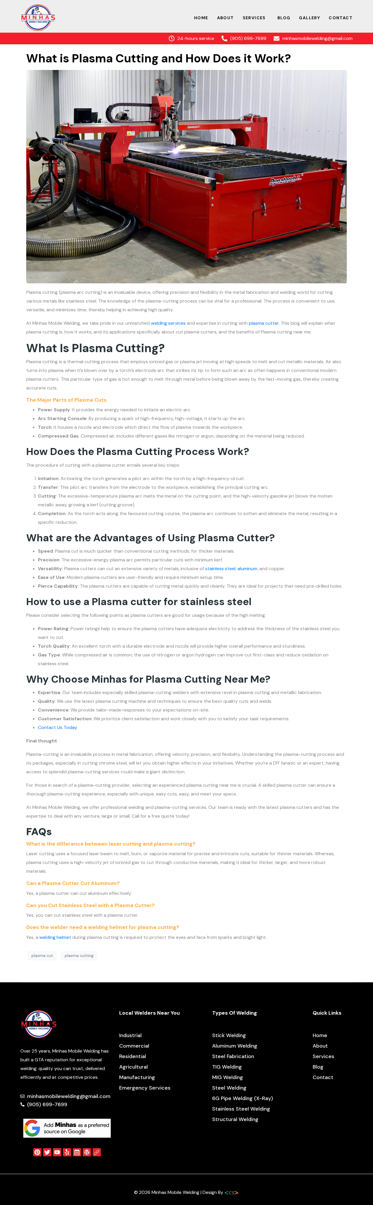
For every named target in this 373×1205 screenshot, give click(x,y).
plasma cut (42, 955)
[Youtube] (57, 1152)
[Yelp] (67, 1152)
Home (201, 17)
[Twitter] (47, 1152)
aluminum (247, 568)
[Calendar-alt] (77, 1152)
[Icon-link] (97, 1152)
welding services (168, 323)
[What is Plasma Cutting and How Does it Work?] (186, 176)
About (225, 17)
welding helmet (55, 937)
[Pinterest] (37, 1152)
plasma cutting (79, 955)
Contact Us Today (57, 727)
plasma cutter (264, 323)
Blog (284, 17)
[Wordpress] (87, 1152)
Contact (341, 17)
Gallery (309, 17)
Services (254, 17)
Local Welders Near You (149, 1012)
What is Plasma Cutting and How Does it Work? (158, 58)
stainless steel (220, 568)
